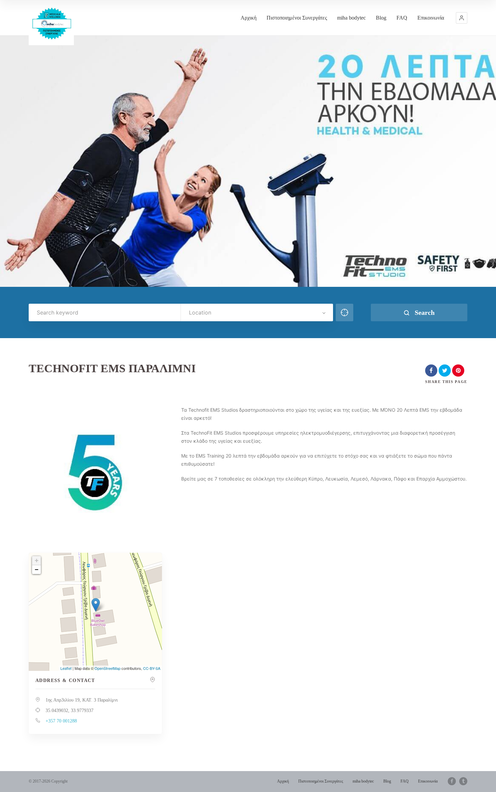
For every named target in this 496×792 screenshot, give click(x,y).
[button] (461, 18)
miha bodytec (351, 18)
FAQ (401, 18)
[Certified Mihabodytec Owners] (51, 22)
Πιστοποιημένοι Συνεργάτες (297, 18)
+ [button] (36, 560)
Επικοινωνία (430, 18)
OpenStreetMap (107, 668)
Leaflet (66, 668)
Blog (381, 18)
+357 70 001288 (61, 720)
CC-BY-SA (151, 668)
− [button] (36, 569)
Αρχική (248, 18)
